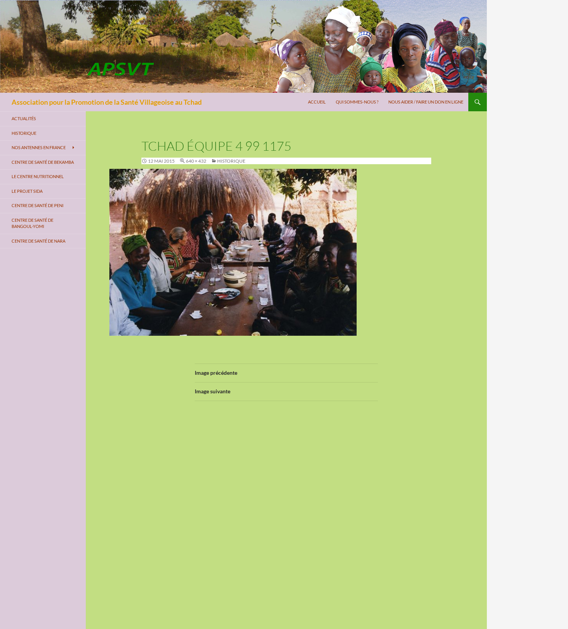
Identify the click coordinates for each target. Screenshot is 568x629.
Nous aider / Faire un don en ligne (425, 101)
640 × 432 (196, 161)
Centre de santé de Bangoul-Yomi (32, 223)
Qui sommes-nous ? (357, 101)
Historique (231, 161)
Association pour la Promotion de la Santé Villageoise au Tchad (107, 102)
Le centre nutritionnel (38, 176)
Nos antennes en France (39, 147)
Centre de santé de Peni (37, 205)
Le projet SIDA (27, 191)
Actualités (24, 118)
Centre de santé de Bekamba (43, 162)
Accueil (317, 101)
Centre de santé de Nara (38, 240)
